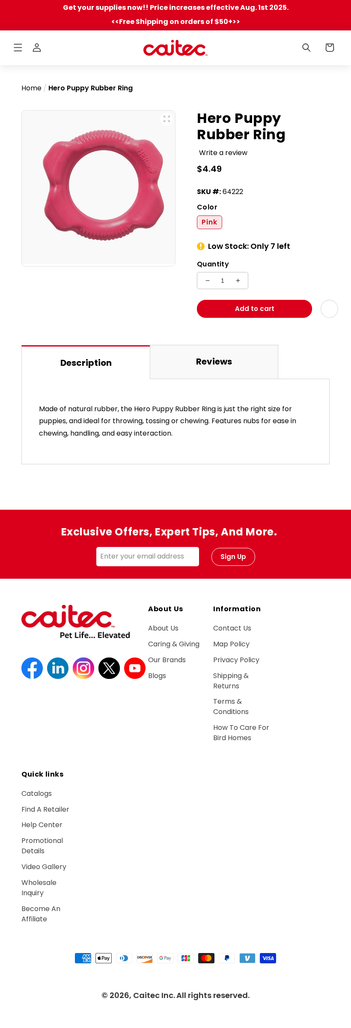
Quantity (213, 264)
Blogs (157, 676)
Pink (209, 222)
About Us (163, 628)
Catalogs (36, 793)
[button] (18, 47)
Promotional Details (42, 846)
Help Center (41, 825)
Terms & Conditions (231, 706)
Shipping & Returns (231, 681)
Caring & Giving (173, 644)
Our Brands (167, 660)
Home (31, 88)
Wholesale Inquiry (39, 888)
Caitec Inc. (154, 995)
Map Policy (231, 644)
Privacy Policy (236, 660)
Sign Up (233, 556)
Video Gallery (43, 867)
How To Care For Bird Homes (241, 733)
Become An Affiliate (40, 914)
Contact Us (232, 628)
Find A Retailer (45, 809)
